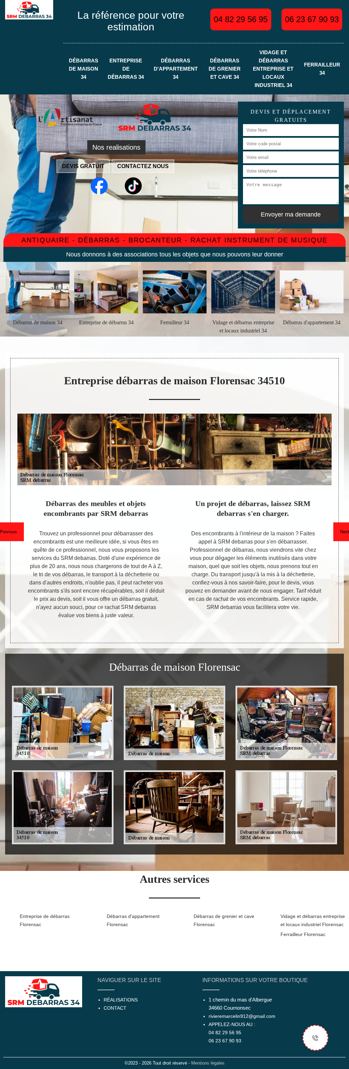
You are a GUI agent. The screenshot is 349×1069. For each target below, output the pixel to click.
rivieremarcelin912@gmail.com (242, 1016)
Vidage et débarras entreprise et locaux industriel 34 (273, 69)
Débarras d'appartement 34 (176, 69)
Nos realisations (116, 147)
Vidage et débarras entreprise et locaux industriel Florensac (312, 920)
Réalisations (121, 1000)
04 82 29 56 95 (241, 19)
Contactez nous (143, 166)
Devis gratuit (83, 166)
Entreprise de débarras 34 (126, 69)
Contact (115, 1008)
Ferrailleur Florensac (302, 934)
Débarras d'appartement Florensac (133, 920)
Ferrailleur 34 (322, 69)
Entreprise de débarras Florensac (45, 920)
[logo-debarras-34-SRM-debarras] (29, 9)
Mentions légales (208, 1063)
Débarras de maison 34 (83, 69)
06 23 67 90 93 (312, 19)
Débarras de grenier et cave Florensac (224, 920)
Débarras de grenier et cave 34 (225, 69)
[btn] (315, 1038)
